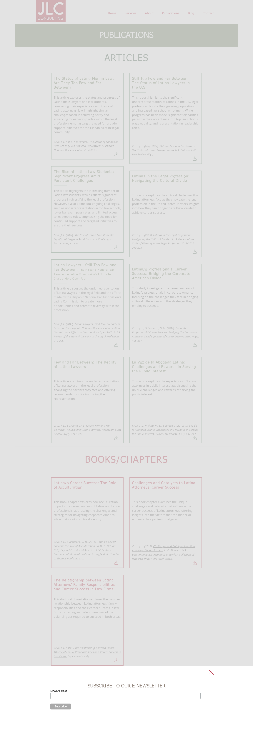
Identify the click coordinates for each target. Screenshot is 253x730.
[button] (211, 672)
